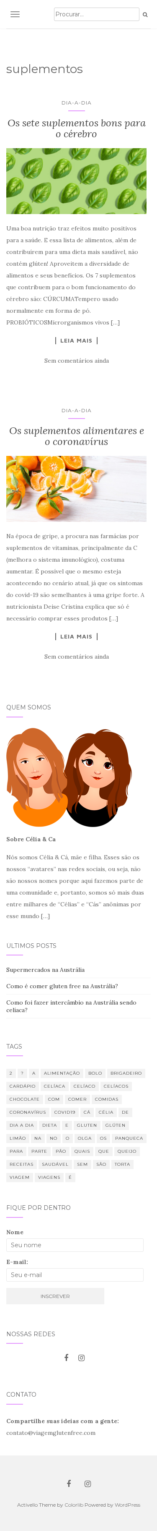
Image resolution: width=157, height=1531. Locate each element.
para (16, 1151)
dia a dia (22, 1125)
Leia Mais (76, 340)
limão (18, 1138)
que (103, 1151)
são (101, 1164)
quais (82, 1151)
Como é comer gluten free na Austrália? (62, 986)
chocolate (25, 1099)
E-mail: (17, 1262)
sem (82, 1164)
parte (39, 1151)
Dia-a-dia (77, 102)
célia (106, 1112)
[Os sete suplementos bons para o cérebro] (76, 181)
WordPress (127, 1505)
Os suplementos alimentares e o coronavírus (76, 436)
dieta (49, 1125)
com (54, 1099)
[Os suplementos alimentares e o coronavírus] (76, 489)
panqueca (129, 1138)
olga (85, 1138)
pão (61, 1151)
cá (87, 1112)
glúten (116, 1125)
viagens (49, 1177)
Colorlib (73, 1505)
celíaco (84, 1086)
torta (122, 1164)
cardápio (23, 1086)
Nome (14, 1232)
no (53, 1138)
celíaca (54, 1086)
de (125, 1112)
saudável (55, 1164)
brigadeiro (126, 1073)
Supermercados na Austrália (45, 970)
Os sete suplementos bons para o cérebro (77, 128)
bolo (95, 1073)
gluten (87, 1125)
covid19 (64, 1112)
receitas (21, 1164)
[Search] (145, 14)
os (103, 1138)
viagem (20, 1177)
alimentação (62, 1073)
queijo (127, 1151)
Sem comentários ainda (76, 360)
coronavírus (28, 1112)
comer (77, 1099)
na (37, 1138)
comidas (106, 1099)
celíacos (116, 1086)
